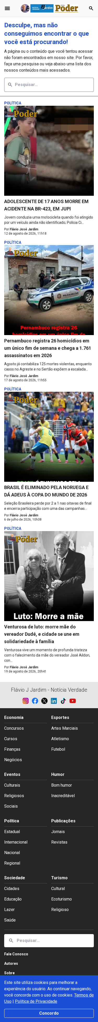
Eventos (12, 774)
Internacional (15, 842)
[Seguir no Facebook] (36, 701)
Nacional (12, 852)
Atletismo (60, 738)
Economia (14, 717)
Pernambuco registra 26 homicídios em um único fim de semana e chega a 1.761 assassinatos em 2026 (47, 348)
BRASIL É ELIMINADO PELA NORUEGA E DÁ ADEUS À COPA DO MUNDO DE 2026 (46, 491)
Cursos (10, 738)
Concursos (14, 728)
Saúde (10, 920)
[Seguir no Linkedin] (55, 701)
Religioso (60, 909)
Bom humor (61, 785)
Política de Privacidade (36, 1001)
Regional (12, 863)
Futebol (58, 749)
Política (11, 820)
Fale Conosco (16, 954)
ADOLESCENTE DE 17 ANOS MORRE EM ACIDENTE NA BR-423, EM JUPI (46, 205)
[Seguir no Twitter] (46, 701)
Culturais (12, 785)
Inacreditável (63, 795)
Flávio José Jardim (24, 229)
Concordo (49, 1013)
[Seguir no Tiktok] (65, 701)
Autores (11, 963)
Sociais (11, 806)
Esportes (60, 717)
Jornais (58, 831)
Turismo (59, 877)
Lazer (9, 909)
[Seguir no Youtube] (73, 701)
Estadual (12, 831)
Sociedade (14, 877)
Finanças (12, 749)
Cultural (58, 888)
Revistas (59, 842)
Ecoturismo (61, 899)
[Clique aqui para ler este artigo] (49, 151)
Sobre (9, 973)
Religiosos (14, 795)
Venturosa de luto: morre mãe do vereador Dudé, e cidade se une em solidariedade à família (41, 634)
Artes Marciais (64, 728)
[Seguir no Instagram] (27, 701)
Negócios (13, 759)
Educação (13, 899)
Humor (58, 774)
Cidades (11, 888)
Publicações (63, 820)
